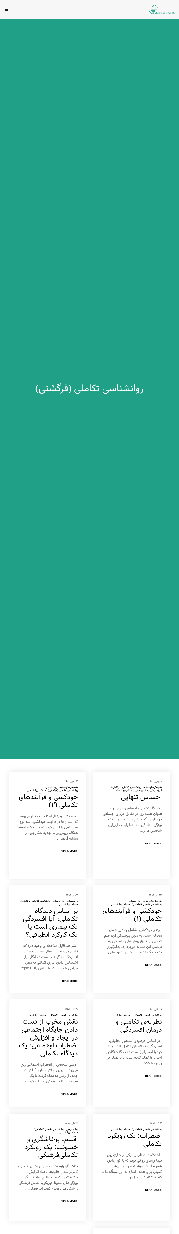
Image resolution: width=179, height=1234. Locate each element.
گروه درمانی (156, 790)
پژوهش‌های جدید (152, 787)
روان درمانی (51, 787)
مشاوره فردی (141, 790)
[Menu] (8, 9)
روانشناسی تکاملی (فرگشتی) (126, 787)
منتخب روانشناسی (123, 790)
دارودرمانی (72, 901)
